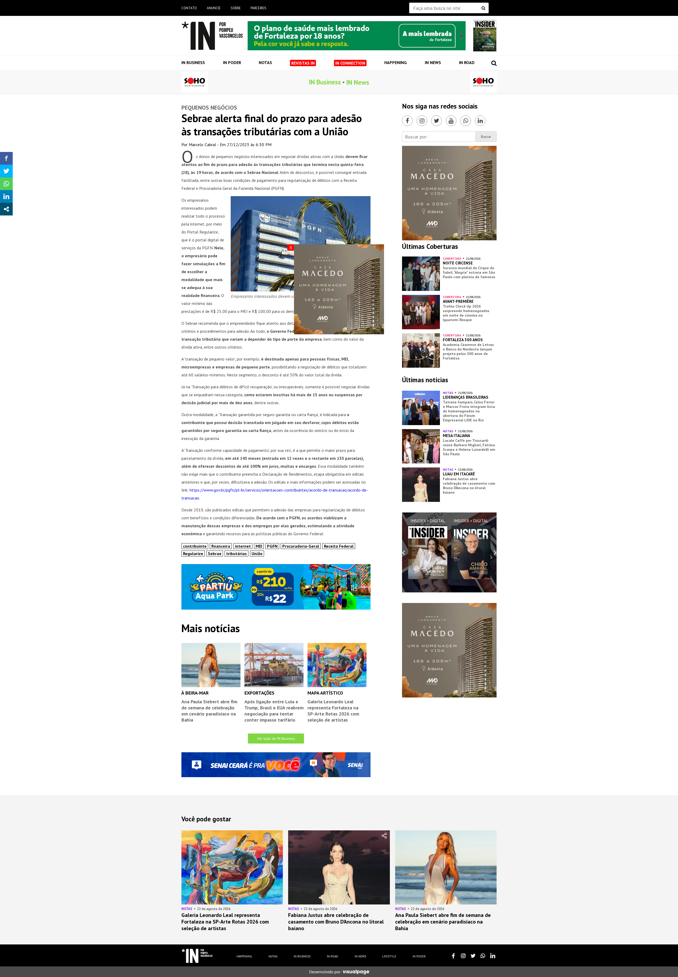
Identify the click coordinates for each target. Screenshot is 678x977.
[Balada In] (197, 955)
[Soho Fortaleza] (194, 82)
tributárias (236, 553)
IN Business (193, 62)
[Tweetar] (6, 171)
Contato (189, 8)
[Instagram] (422, 120)
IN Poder (232, 62)
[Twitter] (436, 120)
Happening (395, 62)
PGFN (272, 546)
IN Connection (350, 63)
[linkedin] (493, 956)
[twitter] (473, 956)
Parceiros (258, 8)
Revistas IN (303, 63)
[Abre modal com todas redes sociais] (6, 209)
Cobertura (452, 258)
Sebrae (214, 553)
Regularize (193, 553)
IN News (433, 62)
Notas (265, 62)
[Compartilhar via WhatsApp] (6, 183)
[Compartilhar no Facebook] (6, 158)
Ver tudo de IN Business (276, 738)
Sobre (236, 8)
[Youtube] (451, 120)
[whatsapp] (483, 956)
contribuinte (195, 546)
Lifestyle (389, 956)
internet (243, 546)
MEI (259, 546)
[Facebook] (407, 120)
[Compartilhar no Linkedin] (6, 196)
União (257, 553)
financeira (220, 546)
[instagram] (463, 956)
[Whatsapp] (465, 120)
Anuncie (214, 8)
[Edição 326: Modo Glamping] (485, 36)
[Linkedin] (480, 120)
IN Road (467, 62)
